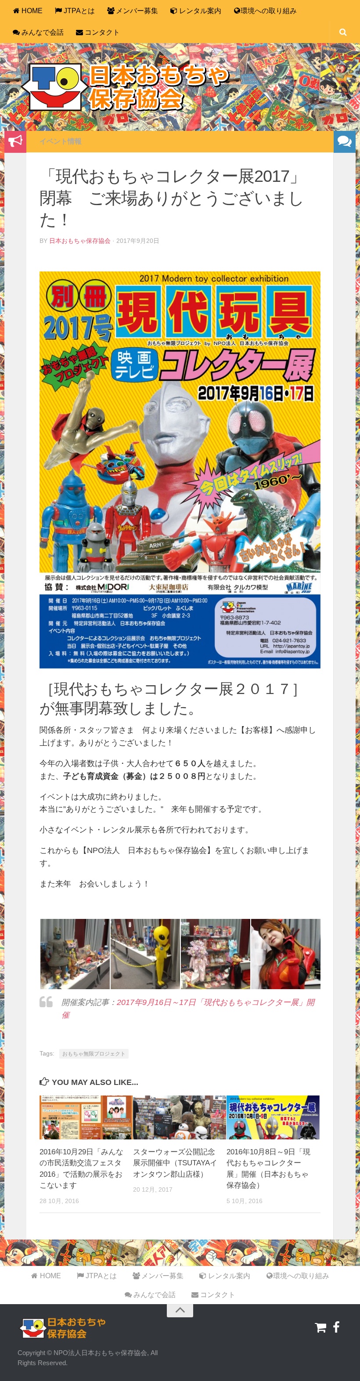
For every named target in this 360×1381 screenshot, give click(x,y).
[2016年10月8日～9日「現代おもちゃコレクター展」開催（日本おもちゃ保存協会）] (273, 1117)
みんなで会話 (42, 32)
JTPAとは (78, 10)
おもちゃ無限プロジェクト (94, 1054)
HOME (31, 10)
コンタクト (101, 32)
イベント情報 (61, 141)
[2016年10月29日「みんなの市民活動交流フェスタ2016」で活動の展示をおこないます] (86, 1117)
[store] (320, 1328)
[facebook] (336, 1328)
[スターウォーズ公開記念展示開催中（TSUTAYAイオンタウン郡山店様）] (179, 1117)
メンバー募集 (136, 10)
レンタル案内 (199, 10)
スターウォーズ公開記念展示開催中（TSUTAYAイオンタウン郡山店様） (175, 1163)
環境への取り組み (269, 10)
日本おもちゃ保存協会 (80, 240)
